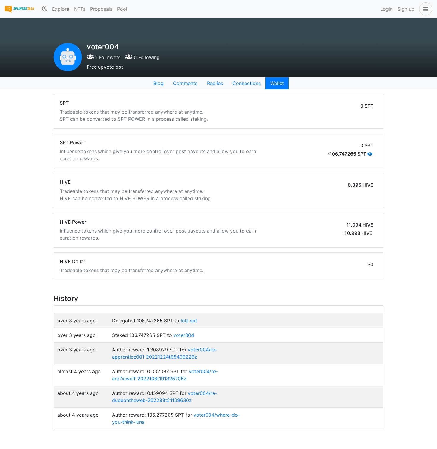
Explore (60, 9)
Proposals (101, 9)
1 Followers (107, 57)
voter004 (183, 335)
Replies (215, 83)
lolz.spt (189, 321)
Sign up (405, 9)
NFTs (79, 9)
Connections (246, 83)
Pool (122, 9)
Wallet (277, 83)
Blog (158, 83)
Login (386, 9)
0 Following (146, 57)
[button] (424, 8)
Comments (185, 83)
